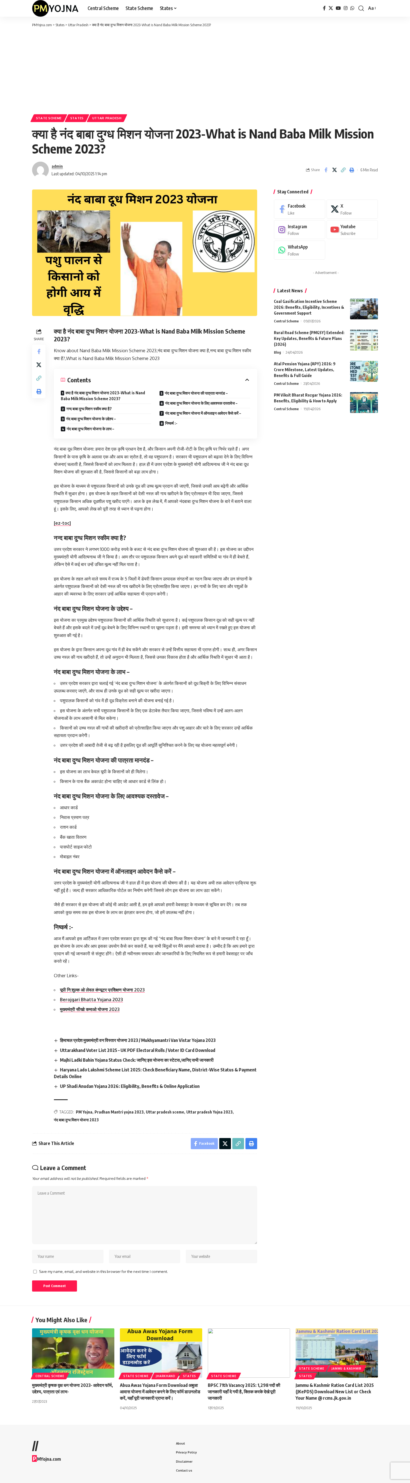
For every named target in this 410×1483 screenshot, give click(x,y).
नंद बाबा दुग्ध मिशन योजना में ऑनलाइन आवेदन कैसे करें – (203, 413)
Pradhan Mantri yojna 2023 (119, 1112)
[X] (330, 8)
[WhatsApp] (352, 8)
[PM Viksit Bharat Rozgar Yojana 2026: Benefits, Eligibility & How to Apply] (364, 402)
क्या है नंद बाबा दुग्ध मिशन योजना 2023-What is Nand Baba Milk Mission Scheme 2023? (103, 395)
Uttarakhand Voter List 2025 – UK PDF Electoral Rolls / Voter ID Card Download (137, 1050)
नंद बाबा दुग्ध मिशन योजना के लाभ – (90, 428)
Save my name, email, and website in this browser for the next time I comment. (103, 1271)
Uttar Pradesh (107, 118)
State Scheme (49, 118)
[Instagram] (345, 8)
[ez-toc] (62, 523)
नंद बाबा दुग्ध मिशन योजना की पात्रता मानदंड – (196, 393)
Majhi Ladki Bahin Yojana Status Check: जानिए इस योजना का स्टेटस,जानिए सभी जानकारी (137, 1060)
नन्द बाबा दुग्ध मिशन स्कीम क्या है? (89, 408)
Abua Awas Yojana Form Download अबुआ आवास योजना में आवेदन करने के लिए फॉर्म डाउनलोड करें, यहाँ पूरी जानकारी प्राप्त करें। (160, 1391)
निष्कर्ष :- (171, 423)
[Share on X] (334, 170)
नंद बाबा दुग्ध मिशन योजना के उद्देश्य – (91, 418)
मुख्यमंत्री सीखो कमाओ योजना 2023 (90, 1009)
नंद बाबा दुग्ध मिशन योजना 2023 (76, 1119)
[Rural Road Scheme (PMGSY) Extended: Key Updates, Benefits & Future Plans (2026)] (364, 340)
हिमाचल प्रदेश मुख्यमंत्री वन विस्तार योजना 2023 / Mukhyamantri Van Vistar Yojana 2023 (138, 1040)
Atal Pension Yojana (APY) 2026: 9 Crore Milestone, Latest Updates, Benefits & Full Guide (305, 369)
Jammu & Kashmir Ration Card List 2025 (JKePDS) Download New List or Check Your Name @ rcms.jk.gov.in (335, 1391)
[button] (361, 8)
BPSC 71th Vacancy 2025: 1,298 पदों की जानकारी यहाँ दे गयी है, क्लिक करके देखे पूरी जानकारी (244, 1391)
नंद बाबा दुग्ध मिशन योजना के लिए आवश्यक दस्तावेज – (201, 403)
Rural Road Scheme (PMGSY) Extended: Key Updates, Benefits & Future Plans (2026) (309, 338)
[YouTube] (338, 8)
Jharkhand (165, 1376)
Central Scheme (286, 321)
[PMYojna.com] (55, 8)
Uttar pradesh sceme (165, 1112)
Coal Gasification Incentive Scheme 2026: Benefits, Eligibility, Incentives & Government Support (309, 307)
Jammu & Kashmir (346, 1368)
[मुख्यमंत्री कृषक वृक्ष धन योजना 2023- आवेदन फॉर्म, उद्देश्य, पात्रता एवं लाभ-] (73, 1353)
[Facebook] (324, 8)
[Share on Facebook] (326, 170)
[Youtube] (352, 229)
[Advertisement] (205, 70)
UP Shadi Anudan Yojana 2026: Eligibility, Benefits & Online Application (130, 1086)
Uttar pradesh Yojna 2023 (209, 1112)
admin (57, 166)
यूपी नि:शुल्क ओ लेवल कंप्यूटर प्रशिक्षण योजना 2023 (102, 990)
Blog (277, 352)
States (77, 118)
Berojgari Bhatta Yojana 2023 (91, 999)
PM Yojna (84, 1112)
